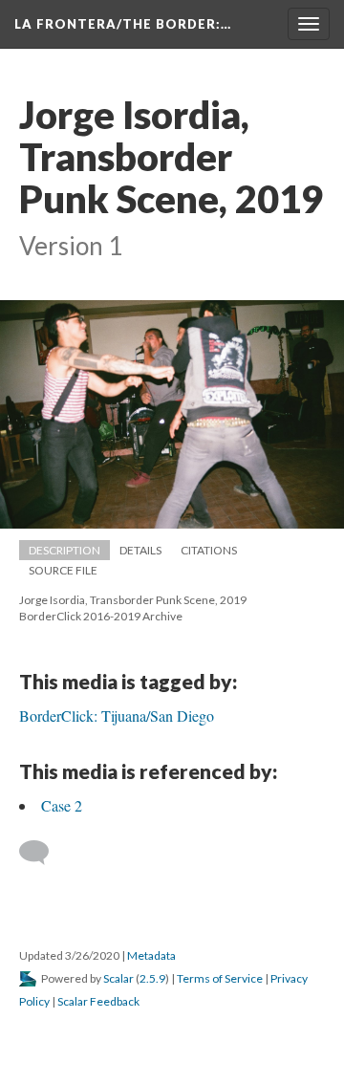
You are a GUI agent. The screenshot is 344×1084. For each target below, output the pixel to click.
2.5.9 (152, 978)
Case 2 (61, 805)
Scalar (118, 978)
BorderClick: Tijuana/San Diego (116, 715)
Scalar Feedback (98, 1001)
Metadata (151, 955)
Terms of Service (220, 978)
